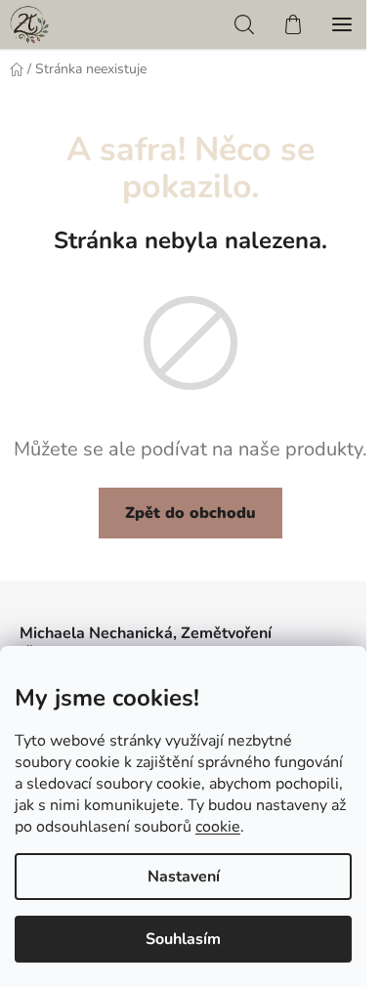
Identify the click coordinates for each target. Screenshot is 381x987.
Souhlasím (183, 939)
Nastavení (184, 876)
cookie (217, 826)
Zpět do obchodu (190, 513)
